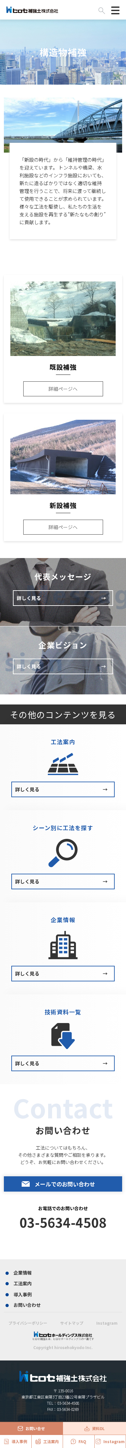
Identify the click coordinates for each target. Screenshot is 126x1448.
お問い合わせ (27, 1305)
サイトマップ (71, 1323)
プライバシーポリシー (27, 1323)
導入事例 (23, 1294)
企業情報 (23, 1272)
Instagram (107, 1323)
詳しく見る (61, 597)
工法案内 (23, 1283)
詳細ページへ (63, 388)
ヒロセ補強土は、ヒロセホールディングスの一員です (63, 1339)
